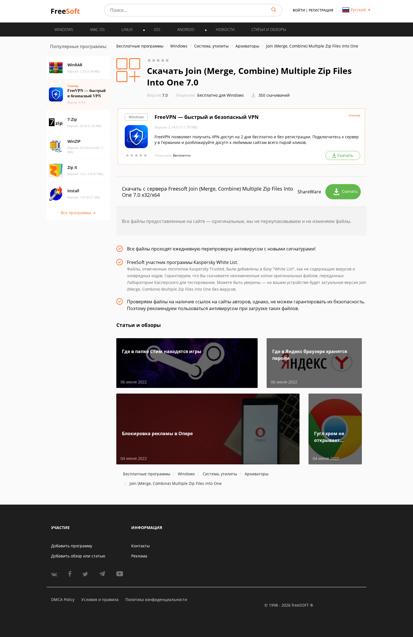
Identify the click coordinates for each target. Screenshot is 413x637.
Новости (225, 29)
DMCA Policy (62, 599)
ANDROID (185, 29)
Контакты (140, 545)
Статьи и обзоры (268, 29)
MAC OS (97, 29)
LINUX (127, 29)
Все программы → (78, 212)
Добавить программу (71, 545)
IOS (157, 29)
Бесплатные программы (140, 46)
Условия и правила (100, 599)
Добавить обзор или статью (78, 556)
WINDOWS (64, 29)
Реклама (139, 556)
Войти (299, 10)
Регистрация (321, 10)
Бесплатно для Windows (220, 95)
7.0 (157, 95)
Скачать (350, 191)
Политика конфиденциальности (156, 599)
